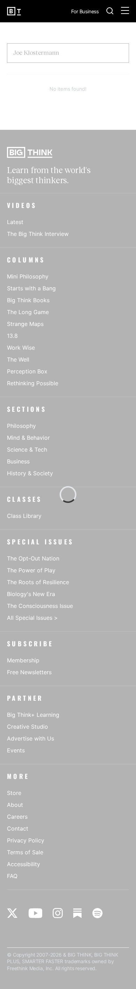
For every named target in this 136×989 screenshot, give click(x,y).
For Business (85, 11)
